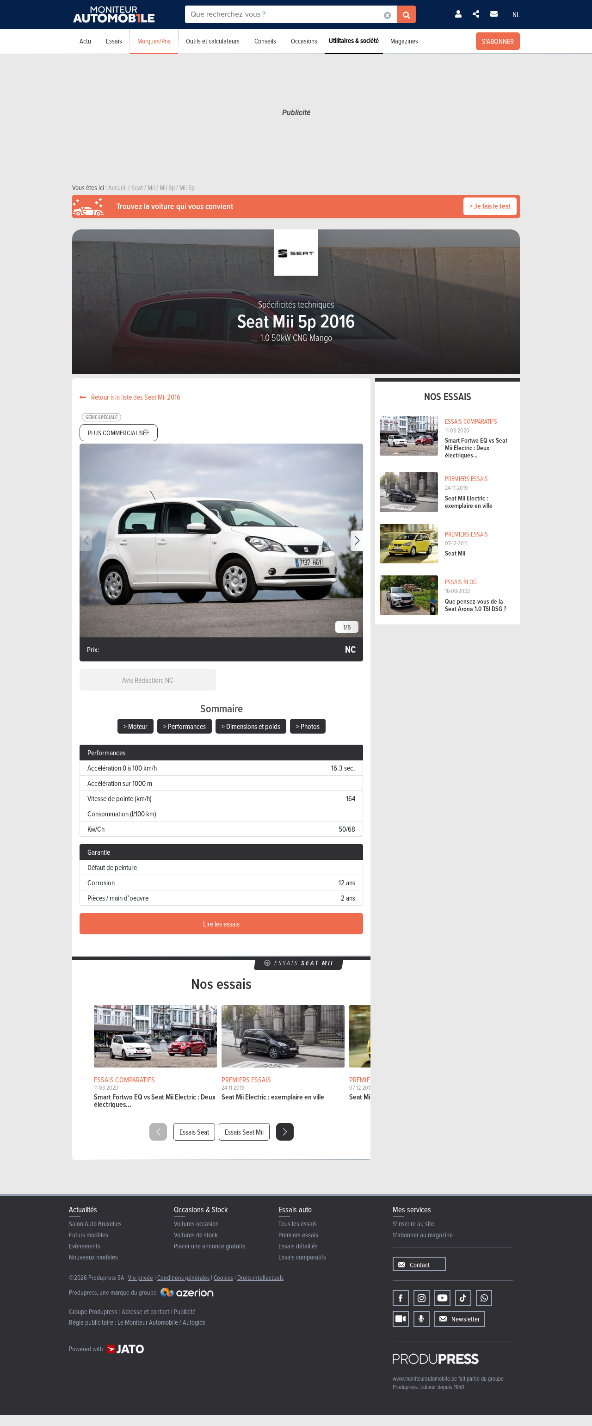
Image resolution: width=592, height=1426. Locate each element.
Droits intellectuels (260, 1277)
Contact (420, 1265)
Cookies (223, 1277)
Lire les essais (221, 924)
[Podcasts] (421, 1319)
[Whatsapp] (484, 1298)
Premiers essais (298, 1235)
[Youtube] (442, 1298)
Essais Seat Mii (244, 1132)
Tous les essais (297, 1223)
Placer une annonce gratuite (210, 1246)
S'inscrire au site (413, 1223)
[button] (357, 541)
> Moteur (135, 726)
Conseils (265, 41)
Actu (85, 41)
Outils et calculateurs (213, 41)
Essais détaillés (298, 1246)
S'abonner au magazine (423, 1235)
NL (516, 14)
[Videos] (401, 1319)
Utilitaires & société (354, 41)
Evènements (84, 1246)
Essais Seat (194, 1132)
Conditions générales (183, 1277)
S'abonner (498, 41)
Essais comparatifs (302, 1257)
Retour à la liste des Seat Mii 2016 (135, 397)
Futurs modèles (88, 1235)
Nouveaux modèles (93, 1257)
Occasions (304, 41)
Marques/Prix (154, 41)
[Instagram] (421, 1298)
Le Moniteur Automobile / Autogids (161, 1322)
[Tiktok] (463, 1298)
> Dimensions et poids (251, 726)
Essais (114, 41)
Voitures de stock (196, 1235)
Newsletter (465, 1319)
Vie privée (140, 1277)
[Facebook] (401, 1298)
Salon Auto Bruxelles (95, 1223)
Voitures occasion (196, 1223)
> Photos (308, 726)
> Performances (184, 726)
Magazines (404, 41)
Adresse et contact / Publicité (159, 1311)
